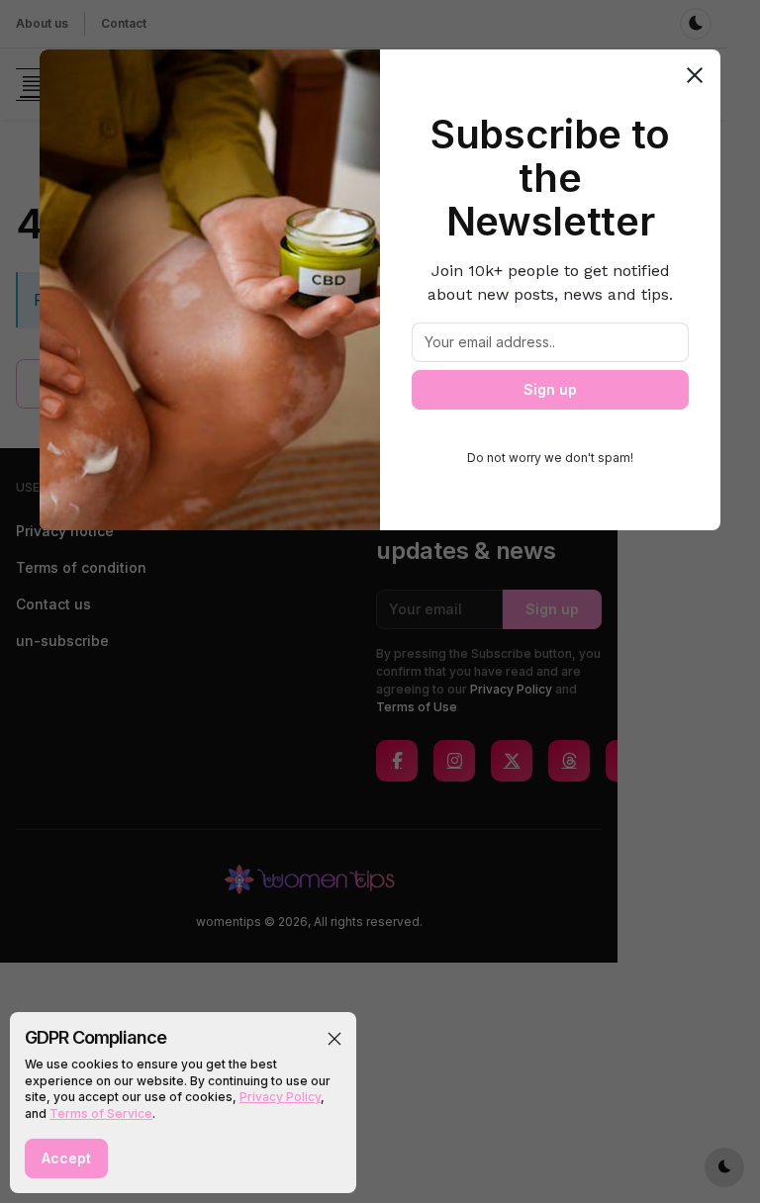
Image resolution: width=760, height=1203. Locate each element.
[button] (334, 1039)
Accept (66, 1158)
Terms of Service (100, 1113)
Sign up (550, 389)
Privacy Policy (280, 1096)
